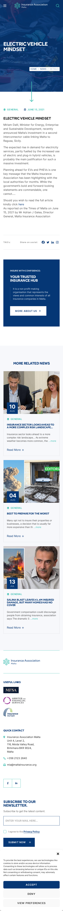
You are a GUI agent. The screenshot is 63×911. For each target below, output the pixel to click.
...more (52, 440)
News (43, 69)
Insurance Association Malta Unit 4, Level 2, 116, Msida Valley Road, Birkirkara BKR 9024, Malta (23, 744)
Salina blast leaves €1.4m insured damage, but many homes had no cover (30, 602)
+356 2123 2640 (17, 758)
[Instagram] (57, 242)
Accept (31, 884)
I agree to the (24, 831)
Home (33, 69)
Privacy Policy (32, 831)
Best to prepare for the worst (28, 513)
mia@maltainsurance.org (21, 764)
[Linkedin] (53, 242)
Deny (31, 893)
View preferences (31, 903)
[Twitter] (48, 242)
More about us (26, 311)
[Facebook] (43, 242)
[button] (58, 853)
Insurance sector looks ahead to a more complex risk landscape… (30, 426)
